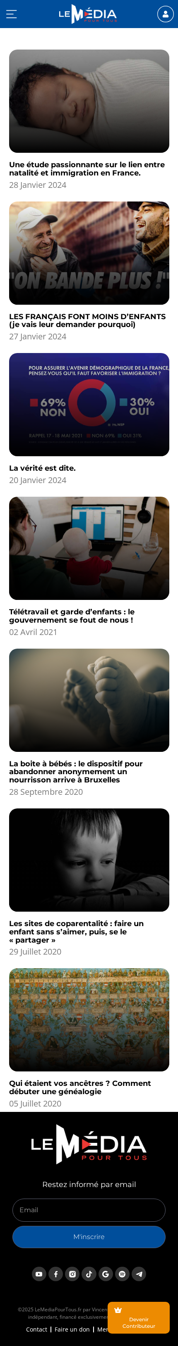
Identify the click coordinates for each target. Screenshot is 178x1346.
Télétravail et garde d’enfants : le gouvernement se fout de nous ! (72, 616)
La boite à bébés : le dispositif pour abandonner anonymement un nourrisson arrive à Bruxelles (76, 772)
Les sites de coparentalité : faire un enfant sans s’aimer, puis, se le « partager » (76, 932)
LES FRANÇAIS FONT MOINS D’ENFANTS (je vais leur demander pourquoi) (87, 320)
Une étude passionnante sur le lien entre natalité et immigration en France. (87, 169)
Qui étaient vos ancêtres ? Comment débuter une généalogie (80, 1087)
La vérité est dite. (42, 468)
